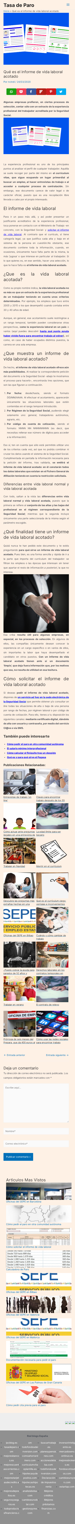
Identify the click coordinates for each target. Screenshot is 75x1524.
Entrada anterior (14, 1055)
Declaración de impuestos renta (48, 1482)
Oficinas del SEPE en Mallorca (23, 1337)
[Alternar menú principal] (68, 4)
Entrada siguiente (57, 1055)
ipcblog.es (11, 1442)
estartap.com (66, 1486)
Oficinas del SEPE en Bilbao (21, 1292)
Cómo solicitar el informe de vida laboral (28, 1247)
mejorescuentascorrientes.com (11, 1469)
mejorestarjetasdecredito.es (11, 1482)
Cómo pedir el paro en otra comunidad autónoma (35, 744)
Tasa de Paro (18, 5)
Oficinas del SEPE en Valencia (22, 1314)
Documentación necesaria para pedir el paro (31, 1359)
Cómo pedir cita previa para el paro (26, 1405)
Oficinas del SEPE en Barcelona (23, 1201)
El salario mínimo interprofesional (26, 748)
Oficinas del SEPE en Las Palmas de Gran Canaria (34, 1382)
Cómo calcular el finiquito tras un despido (31, 753)
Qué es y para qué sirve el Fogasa (26, 757)
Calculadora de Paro (17, 1269)
